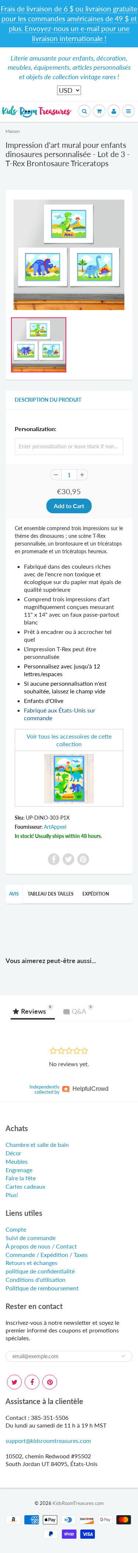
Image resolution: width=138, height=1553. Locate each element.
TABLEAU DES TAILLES (51, 894)
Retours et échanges (31, 1262)
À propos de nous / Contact (41, 1246)
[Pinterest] (49, 1382)
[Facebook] (32, 1382)
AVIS (14, 894)
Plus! (12, 1194)
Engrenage (19, 1169)
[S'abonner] (123, 1356)
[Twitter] (14, 1382)
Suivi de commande (31, 1237)
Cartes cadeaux (25, 1186)
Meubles (17, 1161)
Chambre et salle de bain (37, 1144)
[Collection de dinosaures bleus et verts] (69, 777)
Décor (13, 1152)
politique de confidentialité (40, 1271)
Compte (16, 1229)
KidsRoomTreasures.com (78, 1503)
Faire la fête (21, 1177)
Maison (13, 131)
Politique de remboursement (42, 1287)
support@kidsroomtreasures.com (48, 1440)
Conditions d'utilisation (36, 1279)
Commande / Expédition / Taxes (47, 1254)
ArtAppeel (55, 827)
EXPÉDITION (95, 894)
